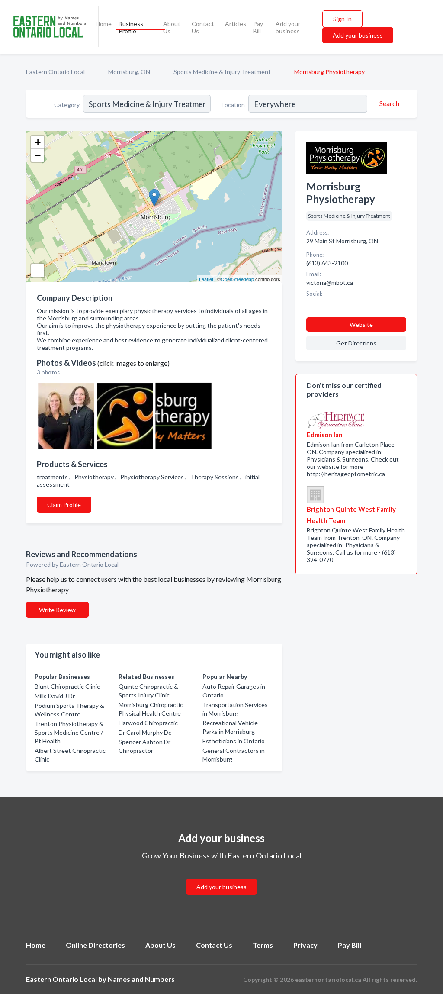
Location (233, 104)
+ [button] (38, 142)
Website (361, 324)
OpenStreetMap (237, 278)
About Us (171, 27)
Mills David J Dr (55, 696)
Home (104, 23)
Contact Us (203, 27)
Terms (263, 945)
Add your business (288, 27)
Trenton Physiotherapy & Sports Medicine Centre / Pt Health (69, 732)
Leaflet (206, 278)
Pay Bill (258, 27)
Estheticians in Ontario (233, 741)
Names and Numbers (141, 979)
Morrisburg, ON (129, 71)
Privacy (305, 945)
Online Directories (95, 945)
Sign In (342, 19)
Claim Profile (64, 504)
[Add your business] (221, 876)
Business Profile (131, 27)
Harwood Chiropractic (148, 722)
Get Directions (356, 343)
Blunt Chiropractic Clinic (67, 686)
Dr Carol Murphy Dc (145, 732)
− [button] (38, 155)
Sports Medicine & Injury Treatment (222, 71)
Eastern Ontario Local (55, 71)
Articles (235, 23)
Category (67, 104)
